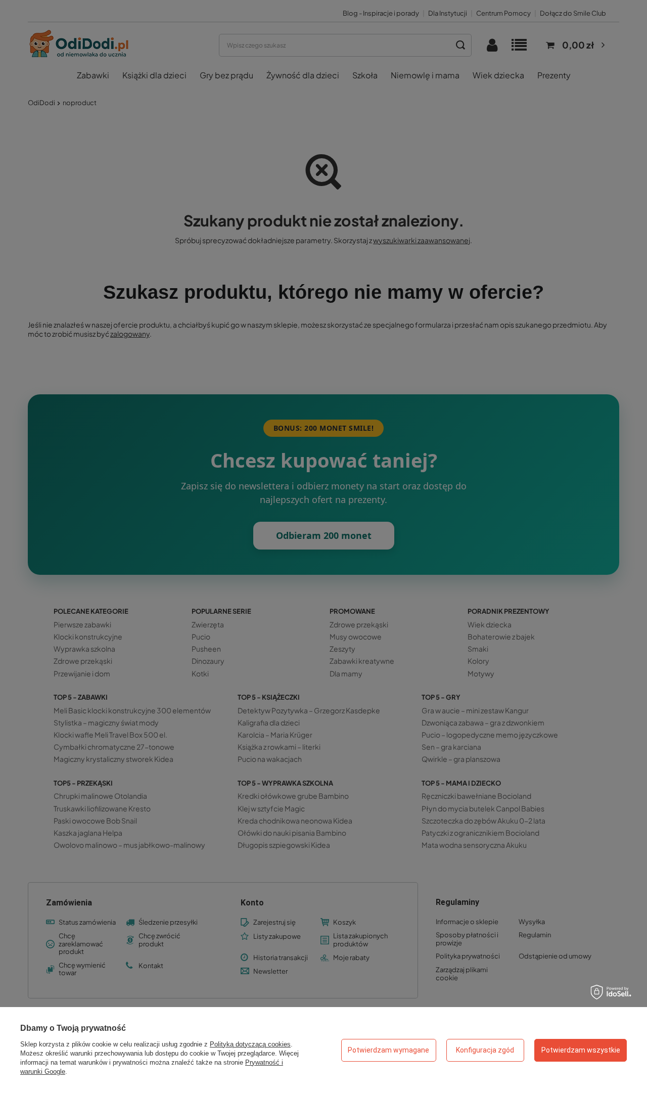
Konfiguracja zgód (485, 1050)
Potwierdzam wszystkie (580, 1050)
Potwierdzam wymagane (388, 1050)
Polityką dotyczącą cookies (250, 1044)
